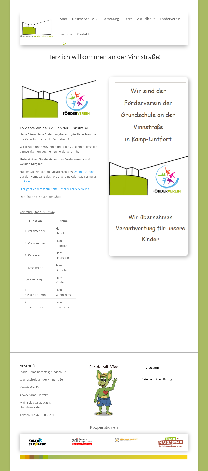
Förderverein (170, 19)
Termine (66, 34)
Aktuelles (144, 19)
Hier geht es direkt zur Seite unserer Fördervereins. (55, 189)
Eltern (128, 19)
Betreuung (111, 19)
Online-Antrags (83, 172)
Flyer (27, 181)
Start (63, 19)
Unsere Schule (83, 19)
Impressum (150, 367)
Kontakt (83, 34)
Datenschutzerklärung (156, 379)
